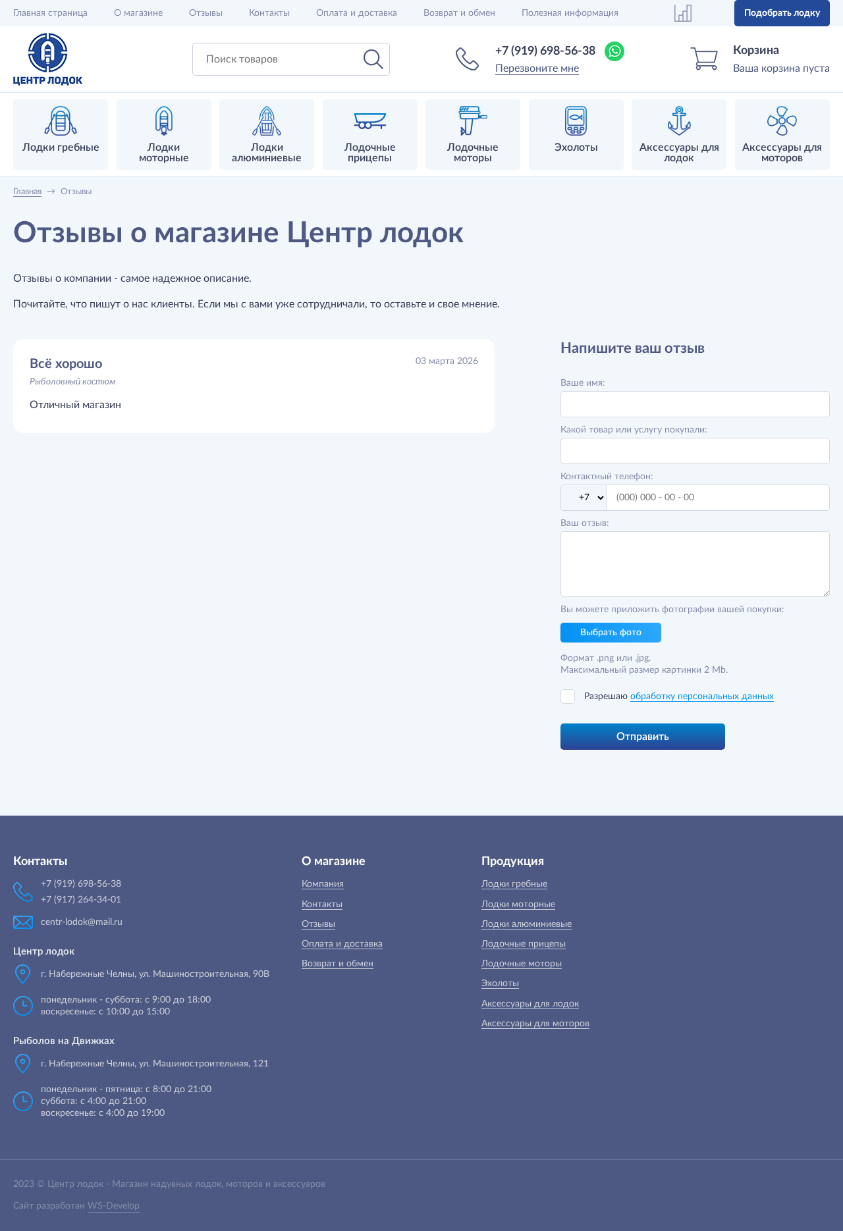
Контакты (269, 13)
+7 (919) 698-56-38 (545, 51)
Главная (50, 13)
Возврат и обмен (459, 13)
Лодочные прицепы (523, 944)
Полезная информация (570, 13)
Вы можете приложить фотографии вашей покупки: (672, 609)
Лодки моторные (518, 904)
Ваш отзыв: (584, 523)
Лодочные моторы (521, 963)
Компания (323, 884)
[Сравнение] (683, 13)
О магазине (138, 13)
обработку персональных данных (702, 696)
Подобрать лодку (782, 13)
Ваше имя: (582, 383)
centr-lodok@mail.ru (81, 922)
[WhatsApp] (614, 51)
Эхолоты (500, 983)
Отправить (642, 736)
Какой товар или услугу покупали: (633, 429)
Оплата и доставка (356, 13)
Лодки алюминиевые (526, 924)
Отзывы (206, 13)
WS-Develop (114, 1206)
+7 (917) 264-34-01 (81, 899)
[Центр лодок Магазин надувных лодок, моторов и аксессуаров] (47, 59)
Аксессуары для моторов (535, 1023)
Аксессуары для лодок (530, 1003)
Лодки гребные (514, 884)
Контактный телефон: (606, 476)
